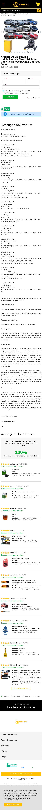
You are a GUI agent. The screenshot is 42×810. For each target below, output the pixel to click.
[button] (9, 52)
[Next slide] (38, 32)
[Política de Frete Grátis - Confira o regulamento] (21, 696)
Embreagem (26, 13)
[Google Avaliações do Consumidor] (27, 765)
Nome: (5, 79)
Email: (5, 84)
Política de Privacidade (16, 800)
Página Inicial (5, 13)
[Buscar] (39, 10)
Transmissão (16, 13)
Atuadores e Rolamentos (8, 15)
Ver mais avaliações (21, 688)
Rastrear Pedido (12, 734)
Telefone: (30, 79)
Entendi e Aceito (13, 804)
